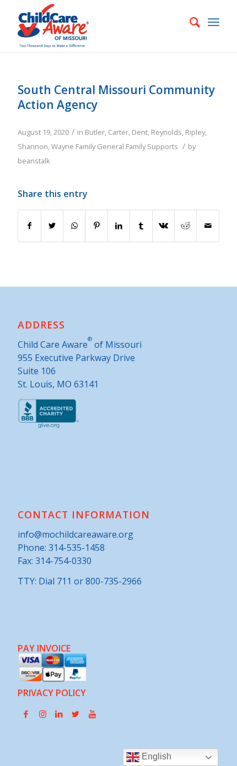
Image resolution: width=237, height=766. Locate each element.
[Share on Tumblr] (141, 225)
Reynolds (166, 132)
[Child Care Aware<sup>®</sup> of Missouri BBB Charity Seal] (49, 426)
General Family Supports (137, 146)
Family (85, 146)
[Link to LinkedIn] (59, 713)
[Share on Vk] (163, 225)
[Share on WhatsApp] (74, 225)
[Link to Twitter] (75, 713)
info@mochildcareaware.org (75, 534)
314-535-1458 (77, 547)
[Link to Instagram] (42, 713)
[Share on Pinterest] (96, 225)
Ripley (195, 132)
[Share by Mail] (208, 225)
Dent (140, 132)
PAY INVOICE (44, 648)
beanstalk (34, 161)
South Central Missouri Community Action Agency (116, 97)
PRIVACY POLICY (52, 693)
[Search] (189, 22)
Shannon (33, 146)
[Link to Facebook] (26, 713)
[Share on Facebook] (29, 225)
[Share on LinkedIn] (119, 225)
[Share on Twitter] (52, 225)
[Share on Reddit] (185, 225)
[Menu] (213, 22)
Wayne (62, 146)
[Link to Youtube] (92, 713)
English (155, 756)
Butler (95, 132)
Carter (118, 132)
